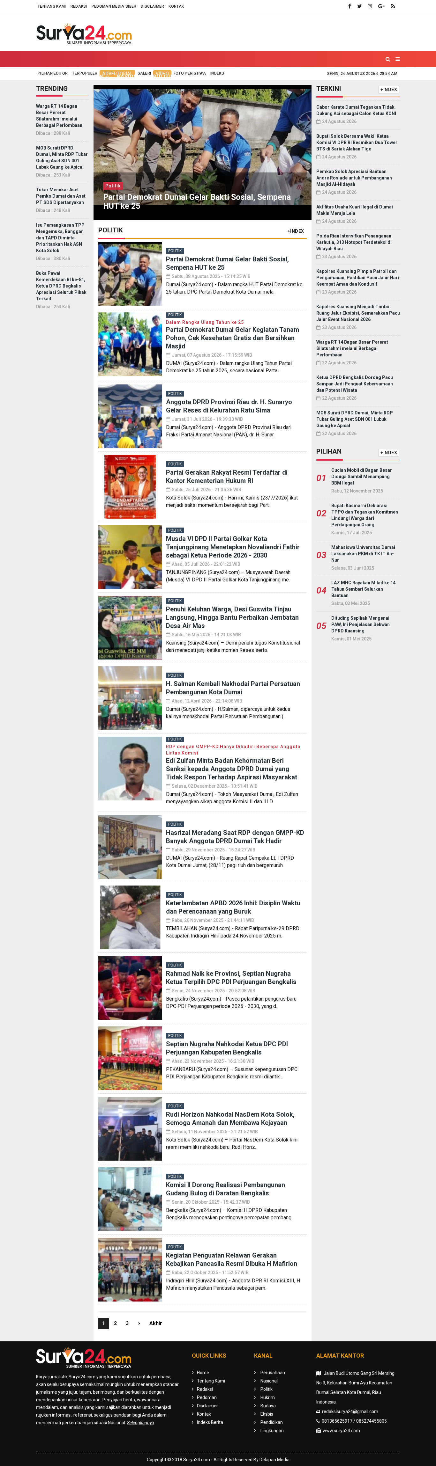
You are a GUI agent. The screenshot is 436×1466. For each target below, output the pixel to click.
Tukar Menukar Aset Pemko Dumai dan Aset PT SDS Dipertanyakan (61, 196)
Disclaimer (152, 6)
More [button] (359, 77)
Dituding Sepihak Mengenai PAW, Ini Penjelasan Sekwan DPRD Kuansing (360, 624)
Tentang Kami (52, 6)
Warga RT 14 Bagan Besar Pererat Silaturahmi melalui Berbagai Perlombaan (352, 348)
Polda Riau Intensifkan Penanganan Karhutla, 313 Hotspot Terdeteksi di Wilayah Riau (354, 242)
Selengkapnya (140, 1422)
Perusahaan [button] (85, 77)
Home (50, 77)
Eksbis (250, 77)
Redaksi (79, 6)
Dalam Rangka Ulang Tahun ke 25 (205, 322)
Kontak (176, 6)
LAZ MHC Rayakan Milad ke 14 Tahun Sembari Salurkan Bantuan (363, 589)
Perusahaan (272, 1372)
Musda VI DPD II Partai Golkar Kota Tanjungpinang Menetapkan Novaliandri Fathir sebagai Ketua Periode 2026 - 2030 (233, 547)
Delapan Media (274, 1459)
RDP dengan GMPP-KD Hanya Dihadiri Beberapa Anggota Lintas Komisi (233, 749)
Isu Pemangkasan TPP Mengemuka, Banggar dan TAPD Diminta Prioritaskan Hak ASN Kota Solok (60, 237)
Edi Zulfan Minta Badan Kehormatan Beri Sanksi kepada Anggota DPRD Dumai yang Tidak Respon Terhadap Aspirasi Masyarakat (231, 769)
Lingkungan (326, 77)
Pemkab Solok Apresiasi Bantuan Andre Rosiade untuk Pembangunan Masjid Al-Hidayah (354, 178)
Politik (163, 77)
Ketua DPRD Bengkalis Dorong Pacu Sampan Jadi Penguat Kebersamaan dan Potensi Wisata (354, 384)
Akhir (155, 1323)
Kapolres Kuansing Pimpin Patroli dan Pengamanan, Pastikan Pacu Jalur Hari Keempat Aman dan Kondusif (357, 278)
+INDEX (296, 231)
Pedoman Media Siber (114, 6)
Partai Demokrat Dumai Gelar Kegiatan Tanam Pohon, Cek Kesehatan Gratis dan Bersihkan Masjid (232, 338)
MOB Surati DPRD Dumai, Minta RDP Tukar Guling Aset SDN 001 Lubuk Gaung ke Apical (354, 419)
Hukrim (192, 77)
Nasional (131, 77)
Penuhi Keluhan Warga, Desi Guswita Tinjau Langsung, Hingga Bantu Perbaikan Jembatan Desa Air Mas (232, 617)
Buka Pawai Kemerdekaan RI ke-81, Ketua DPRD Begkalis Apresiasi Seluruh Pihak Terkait (61, 286)
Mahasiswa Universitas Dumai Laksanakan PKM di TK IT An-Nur (363, 554)
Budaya (222, 77)
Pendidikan (284, 77)
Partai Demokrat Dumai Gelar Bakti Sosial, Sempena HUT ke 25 (197, 202)
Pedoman (207, 1397)
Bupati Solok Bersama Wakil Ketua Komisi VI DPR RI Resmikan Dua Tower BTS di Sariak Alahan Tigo (356, 142)
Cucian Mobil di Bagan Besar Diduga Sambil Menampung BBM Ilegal (361, 476)
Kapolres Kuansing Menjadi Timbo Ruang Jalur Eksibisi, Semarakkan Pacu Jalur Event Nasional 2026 (358, 313)
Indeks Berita (210, 1422)
